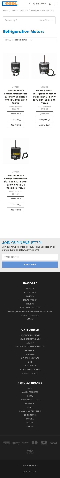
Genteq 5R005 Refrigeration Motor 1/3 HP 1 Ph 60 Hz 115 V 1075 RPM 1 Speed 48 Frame (15, 96)
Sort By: (8, 39)
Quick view (15, 113)
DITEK (30, 362)
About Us (30, 288)
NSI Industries (30, 415)
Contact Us (30, 292)
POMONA (30, 419)
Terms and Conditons (30, 307)
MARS (30, 388)
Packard (30, 422)
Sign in (24, 315)
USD (42, 3)
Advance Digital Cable (30, 339)
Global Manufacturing (30, 411)
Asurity (30, 343)
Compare (14, 119)
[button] (29, 20)
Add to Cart (16, 125)
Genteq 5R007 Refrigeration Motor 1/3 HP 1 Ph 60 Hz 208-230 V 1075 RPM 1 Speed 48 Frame (15, 181)
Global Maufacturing (30, 369)
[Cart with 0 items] (49, 3)
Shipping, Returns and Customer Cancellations (30, 311)
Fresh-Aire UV (30, 365)
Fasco (30, 407)
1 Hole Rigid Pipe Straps (30, 335)
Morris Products (30, 392)
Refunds (30, 304)
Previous (4, 475)
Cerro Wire (30, 354)
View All (30, 426)
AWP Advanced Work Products (30, 346)
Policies (30, 296)
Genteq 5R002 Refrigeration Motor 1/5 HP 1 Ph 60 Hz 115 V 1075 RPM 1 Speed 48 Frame (44, 96)
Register (35, 315)
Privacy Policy (30, 300)
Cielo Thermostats (30, 358)
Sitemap (30, 319)
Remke (30, 396)
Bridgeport (30, 350)
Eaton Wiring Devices (30, 400)
